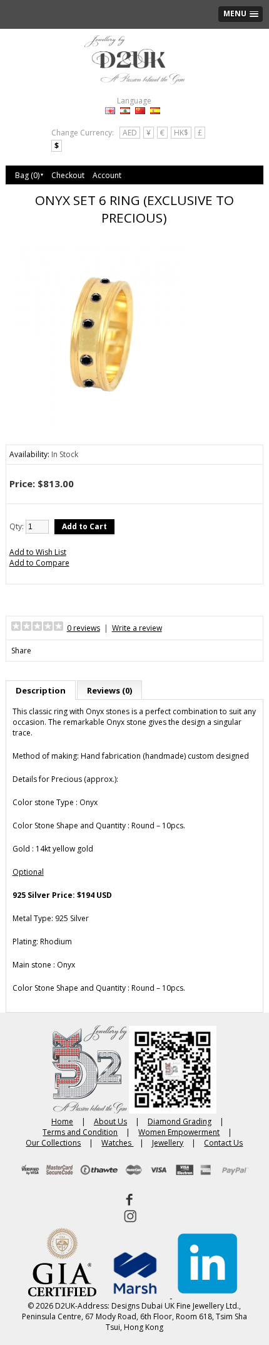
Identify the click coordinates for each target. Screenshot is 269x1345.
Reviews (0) (109, 690)
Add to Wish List (37, 552)
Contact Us (223, 1142)
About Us (110, 1121)
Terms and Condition (80, 1132)
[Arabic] (125, 110)
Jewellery (167, 1142)
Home (62, 1121)
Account (107, 175)
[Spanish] (155, 110)
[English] (110, 110)
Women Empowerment (179, 1132)
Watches (117, 1142)
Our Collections (53, 1142)
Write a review (137, 628)
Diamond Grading (179, 1121)
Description (41, 690)
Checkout (67, 175)
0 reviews (83, 628)
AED (130, 132)
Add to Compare (39, 562)
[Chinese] (140, 110)
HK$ (181, 132)
